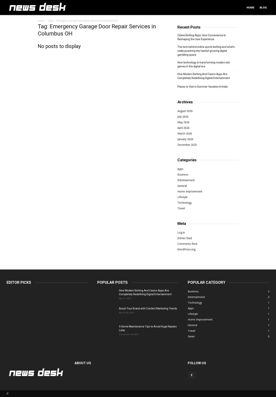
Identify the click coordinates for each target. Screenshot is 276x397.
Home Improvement (189, 191)
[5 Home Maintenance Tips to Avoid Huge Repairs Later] (106, 331)
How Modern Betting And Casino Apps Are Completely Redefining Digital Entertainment (203, 76)
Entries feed (184, 238)
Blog (263, 7)
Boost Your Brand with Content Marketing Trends (148, 308)
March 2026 (184, 133)
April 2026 (183, 128)
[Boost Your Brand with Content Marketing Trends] (106, 313)
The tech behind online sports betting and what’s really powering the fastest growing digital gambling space (206, 50)
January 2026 (185, 139)
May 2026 (183, 122)
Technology (184, 202)
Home (250, 7)
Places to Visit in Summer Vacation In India (202, 86)
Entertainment (186, 180)
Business (182, 174)
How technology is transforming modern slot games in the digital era (203, 64)
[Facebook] (191, 375)
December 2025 (187, 144)
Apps (180, 169)
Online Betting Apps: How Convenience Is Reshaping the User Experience (201, 37)
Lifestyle (182, 197)
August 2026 (185, 111)
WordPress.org (186, 249)
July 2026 (182, 116)
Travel (181, 208)
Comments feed (187, 243)
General (182, 186)
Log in (181, 232)
